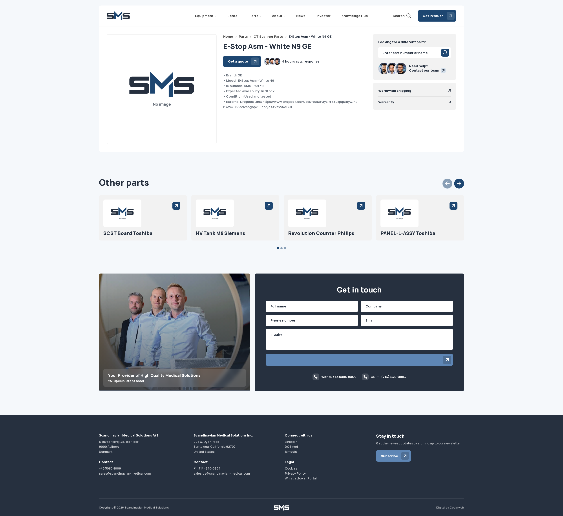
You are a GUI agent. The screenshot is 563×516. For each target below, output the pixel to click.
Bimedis (291, 451)
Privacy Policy (295, 473)
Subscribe (389, 456)
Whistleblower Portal (301, 478)
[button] (447, 184)
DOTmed (291, 446)
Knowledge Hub (355, 15)
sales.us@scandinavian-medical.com (222, 473)
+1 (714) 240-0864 (207, 468)
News (300, 15)
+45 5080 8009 (110, 468)
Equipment (204, 15)
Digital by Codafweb (450, 507)
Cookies (291, 468)
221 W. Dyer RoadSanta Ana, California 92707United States (215, 447)
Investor (323, 15)
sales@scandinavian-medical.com (125, 473)
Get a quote (238, 61)
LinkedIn (291, 442)
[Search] (445, 53)
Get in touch (433, 15)
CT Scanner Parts (268, 36)
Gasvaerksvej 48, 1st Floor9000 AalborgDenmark (119, 447)
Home (228, 36)
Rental (232, 15)
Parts (253, 15)
